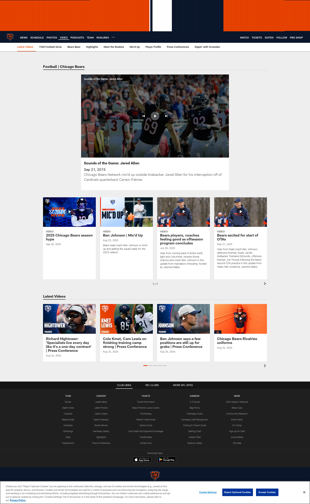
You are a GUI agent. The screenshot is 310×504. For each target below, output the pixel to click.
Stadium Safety (194, 443)
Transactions (68, 443)
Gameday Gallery (101, 431)
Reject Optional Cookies (237, 492)
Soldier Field (195, 437)
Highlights (101, 437)
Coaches (68, 413)
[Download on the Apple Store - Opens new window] (142, 460)
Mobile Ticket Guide (145, 419)
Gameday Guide (194, 413)
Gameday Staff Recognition (194, 419)
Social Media (237, 437)
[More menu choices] (113, 37)
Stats (68, 437)
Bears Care (237, 407)
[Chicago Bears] (155, 476)
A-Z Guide (195, 402)
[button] (143, 116)
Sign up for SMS (237, 431)
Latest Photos (101, 407)
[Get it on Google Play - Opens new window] (167, 461)
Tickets (146, 396)
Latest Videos (101, 413)
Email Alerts (237, 419)
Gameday (195, 396)
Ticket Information (146, 402)
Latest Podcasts (101, 419)
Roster (68, 402)
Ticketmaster (146, 437)
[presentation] (265, 284)
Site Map (237, 443)
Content (101, 396)
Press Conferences (101, 443)
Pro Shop (237, 425)
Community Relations (237, 413)
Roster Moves (101, 425)
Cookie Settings (208, 492)
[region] (155, 492)
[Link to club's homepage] (10, 37)
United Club (146, 443)
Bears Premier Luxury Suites (145, 407)
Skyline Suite (146, 425)
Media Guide (68, 419)
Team (68, 396)
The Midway (146, 413)
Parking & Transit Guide (194, 425)
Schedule (68, 425)
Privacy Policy (18, 500)
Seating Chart (194, 431)
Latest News (101, 402)
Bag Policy (195, 407)
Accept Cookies (267, 492)
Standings (68, 431)
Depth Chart (68, 407)
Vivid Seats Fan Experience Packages (145, 431)
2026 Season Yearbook (237, 402)
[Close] (304, 492)
